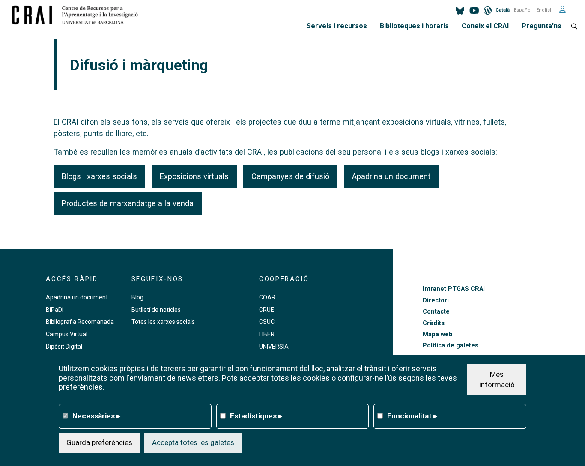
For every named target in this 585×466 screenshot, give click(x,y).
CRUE (266, 309)
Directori (436, 300)
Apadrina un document (391, 176)
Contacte (436, 311)
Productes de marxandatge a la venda (128, 203)
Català (502, 10)
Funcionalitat (412, 415)
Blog (137, 297)
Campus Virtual (66, 334)
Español (523, 10)
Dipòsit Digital (64, 346)
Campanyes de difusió (290, 176)
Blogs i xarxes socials (99, 176)
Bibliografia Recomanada (80, 321)
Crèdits (434, 323)
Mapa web (438, 334)
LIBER (267, 334)
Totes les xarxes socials (163, 321)
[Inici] (78, 15)
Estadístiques (256, 415)
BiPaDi (54, 309)
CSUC (267, 321)
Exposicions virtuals (194, 176)
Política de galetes (450, 345)
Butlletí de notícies (156, 309)
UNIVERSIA (274, 346)
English (544, 10)
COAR (267, 297)
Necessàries (96, 415)
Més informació (497, 379)
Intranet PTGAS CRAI (454, 289)
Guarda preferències (99, 442)
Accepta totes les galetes (193, 442)
